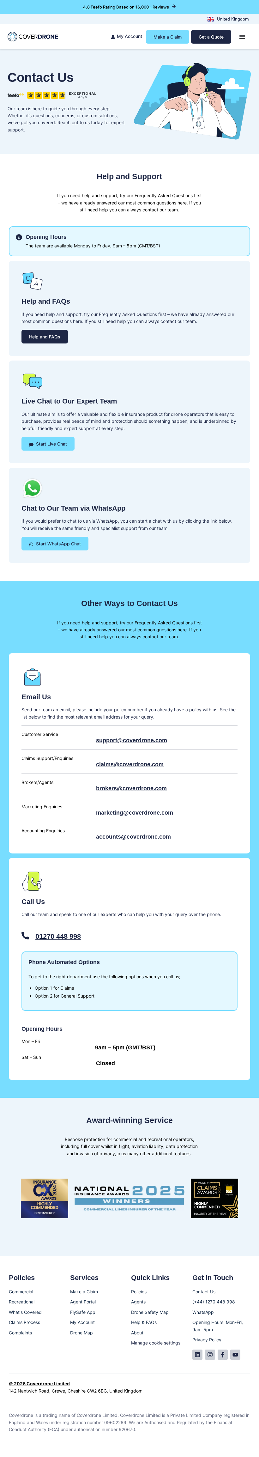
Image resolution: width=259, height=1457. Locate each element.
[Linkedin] (197, 1355)
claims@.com (130, 764)
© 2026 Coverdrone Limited (39, 1383)
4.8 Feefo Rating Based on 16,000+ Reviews (126, 6)
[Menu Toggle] (242, 36)
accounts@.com (133, 837)
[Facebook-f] (223, 1355)
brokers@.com (131, 788)
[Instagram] (210, 1355)
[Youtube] (235, 1355)
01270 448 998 (58, 936)
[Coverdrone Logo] (33, 36)
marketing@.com (134, 813)
